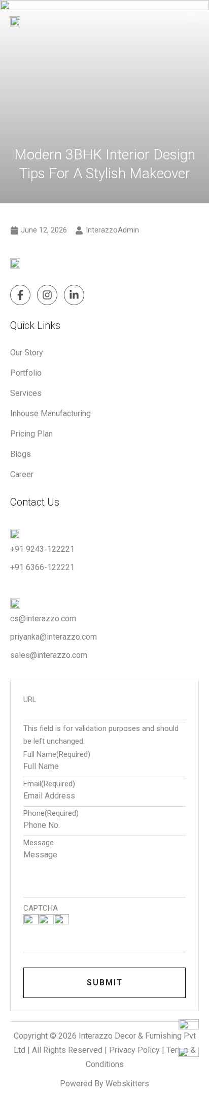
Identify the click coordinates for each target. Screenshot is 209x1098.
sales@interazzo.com (48, 655)
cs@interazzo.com (43, 618)
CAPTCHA (40, 908)
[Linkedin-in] (74, 295)
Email (49, 784)
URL (30, 700)
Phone (51, 813)
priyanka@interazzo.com (53, 637)
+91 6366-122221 (42, 567)
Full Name (56, 754)
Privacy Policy (134, 1050)
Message (38, 843)
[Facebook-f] (20, 295)
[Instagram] (47, 295)
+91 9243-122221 (42, 549)
